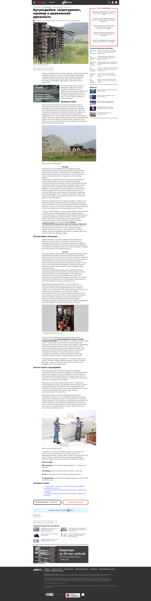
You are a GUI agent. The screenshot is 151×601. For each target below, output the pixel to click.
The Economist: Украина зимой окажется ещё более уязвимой (105, 102)
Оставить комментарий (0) (75, 502)
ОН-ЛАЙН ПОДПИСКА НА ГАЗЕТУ (107, 569)
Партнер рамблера (59, 594)
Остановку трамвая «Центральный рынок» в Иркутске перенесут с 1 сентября (104, 34)
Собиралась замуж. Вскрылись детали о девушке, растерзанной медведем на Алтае (106, 58)
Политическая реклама (81, 569)
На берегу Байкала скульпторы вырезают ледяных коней (49, 540)
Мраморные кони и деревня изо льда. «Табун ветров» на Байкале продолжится (77, 530)
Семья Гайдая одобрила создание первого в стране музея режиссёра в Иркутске (104, 20)
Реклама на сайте (57, 569)
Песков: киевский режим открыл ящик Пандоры (106, 96)
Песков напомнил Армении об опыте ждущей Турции (107, 90)
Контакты (47, 569)
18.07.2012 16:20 (37, 7)
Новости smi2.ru (39, 564)
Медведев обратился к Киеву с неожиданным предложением (105, 107)
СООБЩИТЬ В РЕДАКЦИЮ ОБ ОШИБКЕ (54, 571)
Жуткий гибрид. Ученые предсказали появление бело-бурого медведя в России (107, 63)
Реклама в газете (68, 569)
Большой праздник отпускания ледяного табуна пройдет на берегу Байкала (77, 535)
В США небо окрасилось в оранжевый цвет (104, 113)
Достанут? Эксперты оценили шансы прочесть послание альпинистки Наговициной (107, 69)
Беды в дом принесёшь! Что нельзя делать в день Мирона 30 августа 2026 (103, 13)
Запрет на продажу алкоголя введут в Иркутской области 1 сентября (104, 41)
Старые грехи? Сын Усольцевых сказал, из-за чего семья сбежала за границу (107, 75)
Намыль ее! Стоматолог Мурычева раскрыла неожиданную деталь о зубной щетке (106, 52)
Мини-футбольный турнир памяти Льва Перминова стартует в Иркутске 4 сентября (104, 27)
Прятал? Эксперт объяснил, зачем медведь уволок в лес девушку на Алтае (106, 81)
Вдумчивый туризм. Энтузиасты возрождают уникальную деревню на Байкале (49, 530)
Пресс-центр (93, 569)
